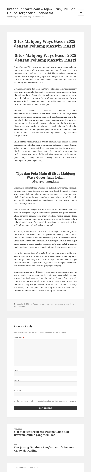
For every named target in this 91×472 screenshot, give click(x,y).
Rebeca (36, 304)
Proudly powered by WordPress (26, 467)
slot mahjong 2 (19, 306)
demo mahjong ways (49, 304)
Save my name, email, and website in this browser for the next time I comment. (46, 401)
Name (17, 370)
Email (17, 380)
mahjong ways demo (66, 304)
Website (17, 390)
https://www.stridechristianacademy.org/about (35, 113)
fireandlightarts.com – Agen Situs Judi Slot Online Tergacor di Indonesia (41, 11)
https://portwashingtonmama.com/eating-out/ (56, 272)
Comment (19, 338)
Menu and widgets (81, 15)
